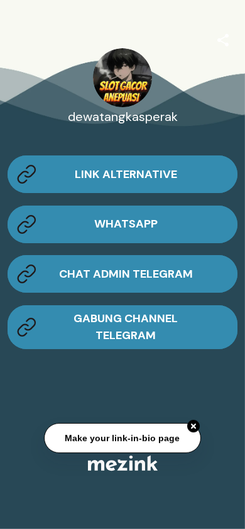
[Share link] (223, 38)
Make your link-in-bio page (122, 438)
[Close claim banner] (193, 426)
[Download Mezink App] (123, 463)
